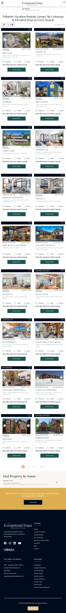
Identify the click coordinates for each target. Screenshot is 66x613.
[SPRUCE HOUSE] (49, 89)
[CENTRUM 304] (49, 138)
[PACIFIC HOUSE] (49, 281)
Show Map (33, 608)
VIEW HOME (16, 69)
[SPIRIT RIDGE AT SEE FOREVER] (16, 233)
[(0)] (62, 3)
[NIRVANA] (49, 186)
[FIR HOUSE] (16, 281)
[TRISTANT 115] (49, 40)
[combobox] (25, 483)
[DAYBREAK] (16, 89)
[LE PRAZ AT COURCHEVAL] (49, 378)
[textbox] (25, 483)
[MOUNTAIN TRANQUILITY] (16, 378)
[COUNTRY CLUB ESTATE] (49, 233)
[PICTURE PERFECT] (16, 330)
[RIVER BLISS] (16, 426)
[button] (4, 39)
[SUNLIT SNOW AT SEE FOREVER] (49, 330)
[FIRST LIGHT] (16, 40)
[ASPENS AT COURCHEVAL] (16, 186)
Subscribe (33, 502)
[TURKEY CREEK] (16, 138)
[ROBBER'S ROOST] (49, 426)
